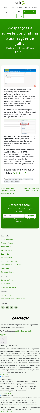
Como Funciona (17, 8)
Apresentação (10, 12)
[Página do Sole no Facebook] (3, 307)
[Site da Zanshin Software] (20, 318)
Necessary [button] (4, 374)
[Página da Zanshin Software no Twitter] (12, 307)
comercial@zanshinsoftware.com (13, 299)
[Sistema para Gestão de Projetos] (20, 3)
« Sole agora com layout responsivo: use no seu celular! (8, 190)
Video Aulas (5, 284)
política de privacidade (23, 331)
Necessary (5, 377)
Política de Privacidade (9, 261)
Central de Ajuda (7, 280)
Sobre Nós (5, 254)
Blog (20, 12)
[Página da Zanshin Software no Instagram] (8, 307)
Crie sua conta (29, 12)
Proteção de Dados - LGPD (11, 265)
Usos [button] (5, 8)
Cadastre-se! (19, 173)
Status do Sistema (7, 272)
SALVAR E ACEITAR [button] (6, 412)
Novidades (5, 268)
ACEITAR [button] (3, 335)
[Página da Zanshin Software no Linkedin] (16, 307)
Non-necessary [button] (5, 393)
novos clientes (15, 181)
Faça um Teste (6, 250)
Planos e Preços (31, 8)
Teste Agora (30, 216)
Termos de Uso (6, 257)
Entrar (20, 16)
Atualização (21, 52)
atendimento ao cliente (15, 179)
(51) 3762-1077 (6, 295)
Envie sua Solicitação (8, 287)
